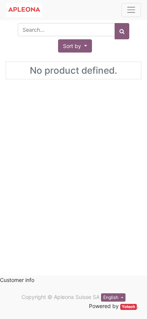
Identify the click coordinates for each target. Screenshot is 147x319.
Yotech (128, 306)
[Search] (122, 31)
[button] (75, 46)
